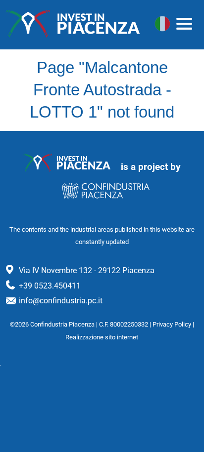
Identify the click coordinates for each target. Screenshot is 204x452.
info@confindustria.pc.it (60, 300)
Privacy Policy (172, 324)
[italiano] (162, 24)
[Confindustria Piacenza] (73, 24)
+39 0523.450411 (50, 285)
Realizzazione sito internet (101, 337)
